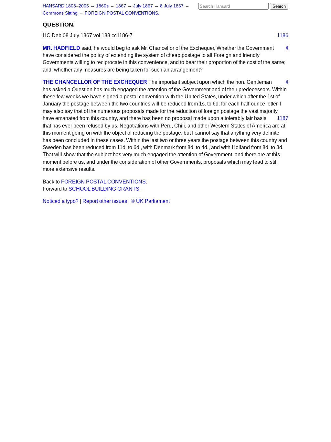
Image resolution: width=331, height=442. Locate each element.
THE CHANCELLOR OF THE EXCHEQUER (95, 82)
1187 (282, 118)
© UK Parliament (150, 201)
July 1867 (143, 6)
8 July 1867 (172, 6)
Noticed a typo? (61, 201)
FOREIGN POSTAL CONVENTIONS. (122, 13)
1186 (282, 35)
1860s (103, 6)
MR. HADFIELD (61, 48)
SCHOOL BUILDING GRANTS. (105, 189)
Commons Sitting (61, 13)
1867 (121, 6)
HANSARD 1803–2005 (66, 6)
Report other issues (104, 201)
